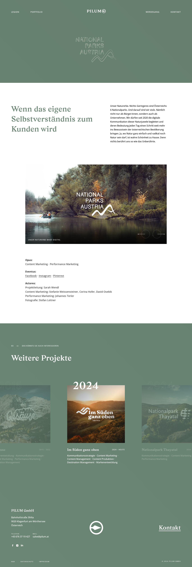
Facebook (31, 275)
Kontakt (176, 12)
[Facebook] (13, 545)
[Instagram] (18, 545)
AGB (13, 561)
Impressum (44, 561)
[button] (145, 234)
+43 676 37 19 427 (20, 536)
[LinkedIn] (23, 545)
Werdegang (152, 12)
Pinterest (58, 275)
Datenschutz (27, 561)
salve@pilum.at (41, 536)
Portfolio (37, 12)
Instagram (45, 275)
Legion (15, 12)
